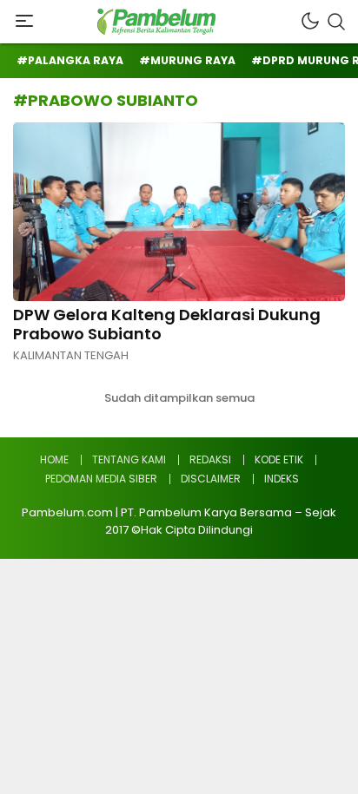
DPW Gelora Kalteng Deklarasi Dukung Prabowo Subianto (167, 324)
